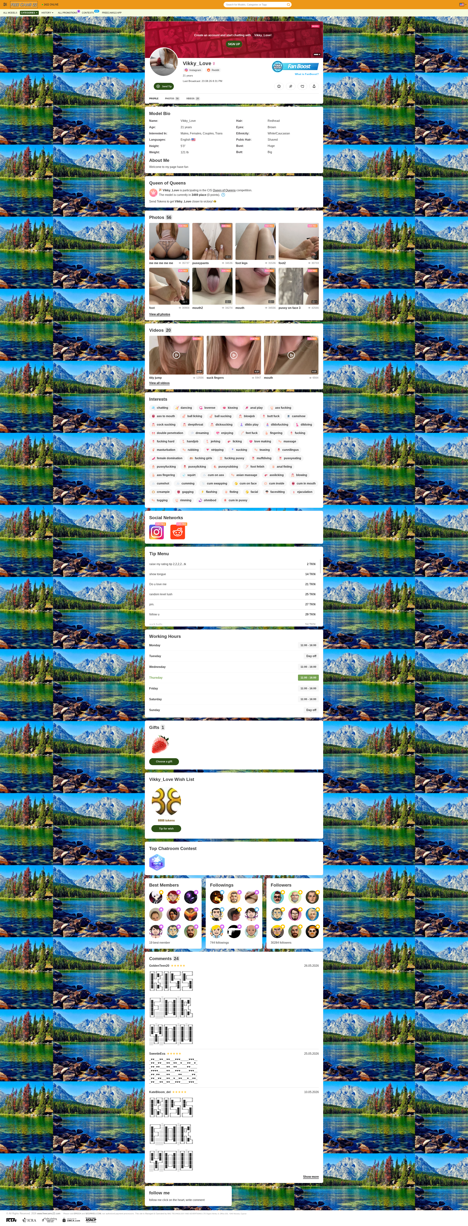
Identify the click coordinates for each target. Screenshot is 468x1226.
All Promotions (67, 13)
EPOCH (77, 1213)
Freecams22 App (112, 13)
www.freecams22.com (48, 1213)
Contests (88, 13)
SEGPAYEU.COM (93, 1213)
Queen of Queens (224, 190)
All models (10, 13)
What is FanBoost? (307, 74)
